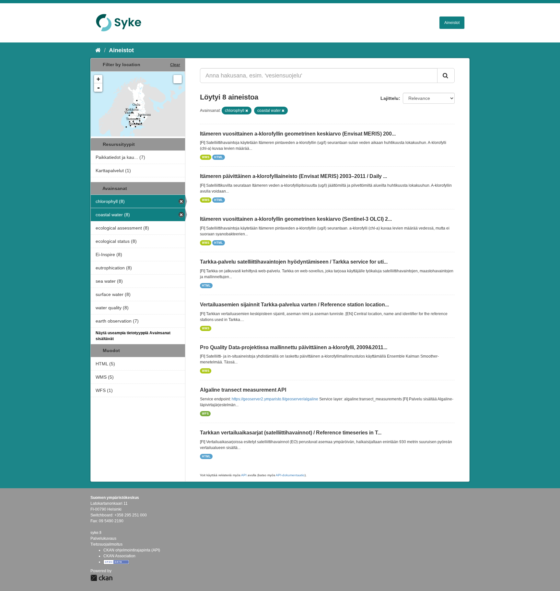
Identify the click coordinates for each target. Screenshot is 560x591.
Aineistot (452, 22)
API (244, 475)
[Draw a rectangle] (177, 79)
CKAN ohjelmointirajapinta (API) (131, 550)
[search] (446, 75)
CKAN (101, 577)
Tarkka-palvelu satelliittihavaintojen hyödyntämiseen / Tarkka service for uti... (294, 262)
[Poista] (246, 110)
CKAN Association (119, 556)
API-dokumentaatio (290, 475)
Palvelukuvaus (103, 538)
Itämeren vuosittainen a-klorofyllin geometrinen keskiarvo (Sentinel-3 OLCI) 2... (296, 219)
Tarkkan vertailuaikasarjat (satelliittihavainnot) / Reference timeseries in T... (290, 432)
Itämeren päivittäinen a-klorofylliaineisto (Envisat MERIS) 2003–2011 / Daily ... (293, 176)
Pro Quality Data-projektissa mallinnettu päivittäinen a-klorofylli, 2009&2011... (293, 347)
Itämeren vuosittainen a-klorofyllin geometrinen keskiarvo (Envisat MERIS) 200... (298, 133)
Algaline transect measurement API (243, 390)
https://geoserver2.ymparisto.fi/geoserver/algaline (275, 399)
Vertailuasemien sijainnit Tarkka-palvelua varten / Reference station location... (294, 304)
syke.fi (95, 532)
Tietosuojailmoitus (106, 544)
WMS (205, 157)
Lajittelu (389, 98)
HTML (218, 157)
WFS (205, 413)
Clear (175, 65)
